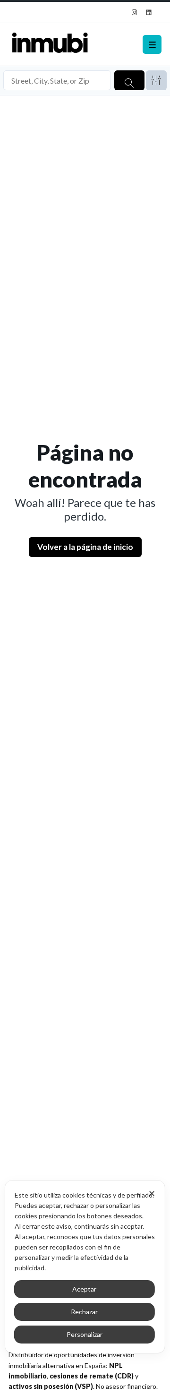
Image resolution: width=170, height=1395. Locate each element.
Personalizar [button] (84, 1334)
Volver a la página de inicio (85, 547)
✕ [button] (151, 1193)
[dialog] (85, 1267)
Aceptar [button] (84, 1289)
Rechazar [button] (84, 1312)
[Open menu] (152, 44)
